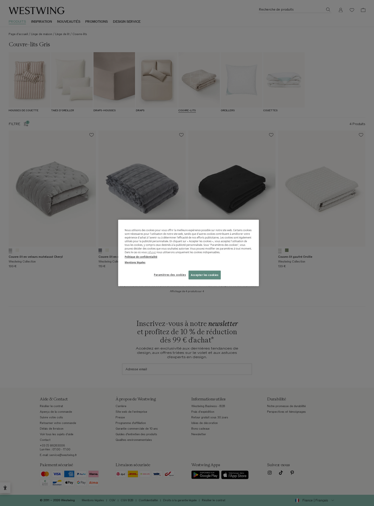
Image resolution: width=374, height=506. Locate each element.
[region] (188, 253)
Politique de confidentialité (141, 257)
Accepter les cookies (204, 275)
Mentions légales (135, 262)
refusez (151, 252)
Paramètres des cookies (170, 274)
